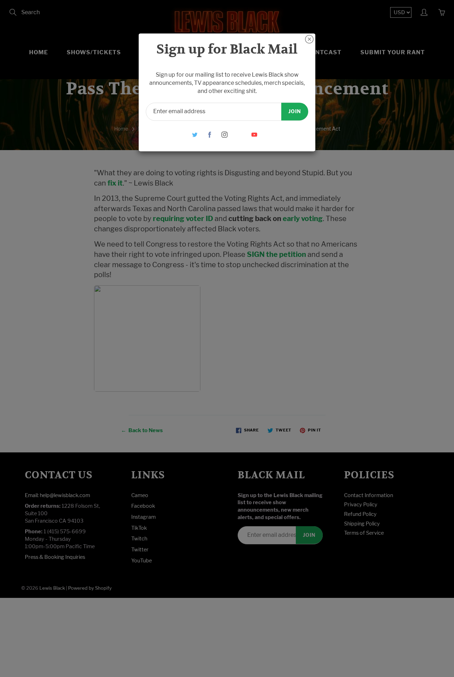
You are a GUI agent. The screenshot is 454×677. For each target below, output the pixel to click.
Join (294, 111)
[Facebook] (210, 134)
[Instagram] (224, 134)
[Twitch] (239, 134)
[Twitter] (195, 134)
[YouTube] (254, 134)
